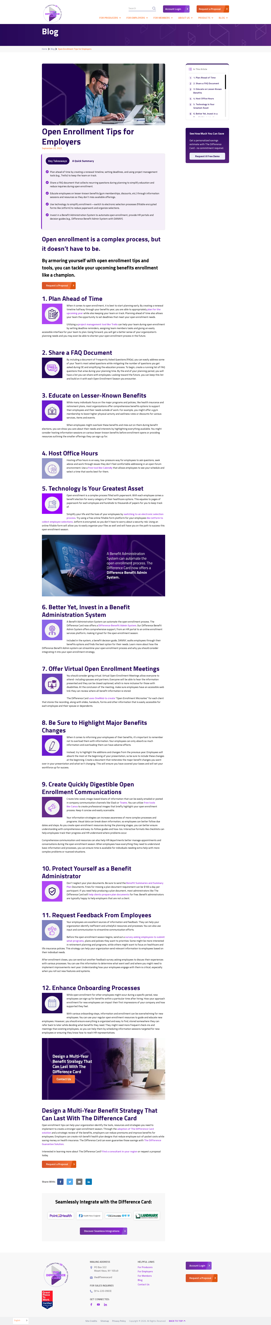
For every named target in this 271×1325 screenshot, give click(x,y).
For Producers (145, 1267)
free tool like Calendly (100, 468)
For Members (145, 1276)
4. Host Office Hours (203, 98)
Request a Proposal (210, 9)
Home (44, 49)
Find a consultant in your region (119, 1151)
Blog (52, 49)
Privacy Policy (119, 1321)
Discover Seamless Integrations (101, 1231)
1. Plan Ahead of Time (204, 77)
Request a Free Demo (207, 156)
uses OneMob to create (102, 698)
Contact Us (143, 1284)
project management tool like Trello (98, 324)
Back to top (176, 1321)
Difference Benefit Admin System (117, 625)
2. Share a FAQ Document (206, 83)
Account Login (173, 9)
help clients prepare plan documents (109, 894)
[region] (207, 96)
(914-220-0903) (102, 1291)
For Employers (145, 1271)
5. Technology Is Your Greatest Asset (203, 106)
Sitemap (104, 1321)
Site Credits (91, 1321)
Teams (123, 802)
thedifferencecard (103, 1277)
